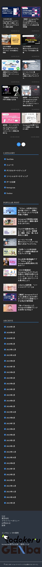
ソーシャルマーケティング (17, 176)
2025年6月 (10, 372)
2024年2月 (10, 406)
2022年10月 (11, 457)
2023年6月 (10, 429)
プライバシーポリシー (11, 521)
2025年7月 (10, 367)
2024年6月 (10, 401)
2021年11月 (11, 492)
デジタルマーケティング (16, 170)
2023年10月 (11, 412)
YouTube (10, 159)
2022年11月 (11, 452)
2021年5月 (10, 503)
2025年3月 (10, 389)
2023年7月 (10, 423)
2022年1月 (10, 480)
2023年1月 (10, 446)
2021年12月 (11, 486)
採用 (3, 525)
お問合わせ (6, 523)
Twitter (9, 193)
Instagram (10, 188)
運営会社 (5, 518)
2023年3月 (10, 440)
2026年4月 (10, 332)
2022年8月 (10, 463)
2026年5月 (10, 327)
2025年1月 (10, 395)
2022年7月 (10, 469)
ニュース (10, 165)
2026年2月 (10, 344)
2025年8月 (10, 361)
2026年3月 (10, 338)
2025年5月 (10, 378)
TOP (3, 516)
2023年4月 (10, 435)
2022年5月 (10, 474)
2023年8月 (10, 418)
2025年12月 (11, 350)
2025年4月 (10, 384)
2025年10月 (11, 355)
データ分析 (10, 182)
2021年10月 (11, 497)
